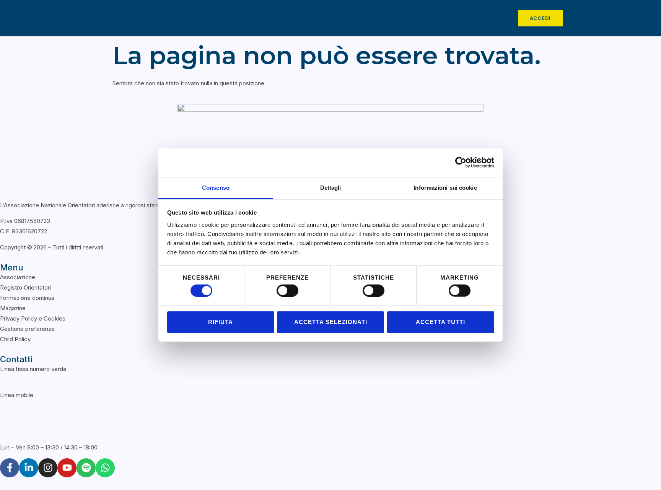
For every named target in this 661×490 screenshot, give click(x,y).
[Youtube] (67, 467)
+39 (22, 415)
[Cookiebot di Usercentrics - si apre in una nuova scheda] (460, 162)
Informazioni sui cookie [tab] (445, 187)
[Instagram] (47, 467)
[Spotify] (86, 467)
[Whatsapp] (105, 467)
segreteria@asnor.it (25, 431)
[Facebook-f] (9, 467)
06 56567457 (18, 405)
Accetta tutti (440, 322)
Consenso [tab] (216, 187)
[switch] (287, 290)
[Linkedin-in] (28, 467)
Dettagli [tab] (330, 187)
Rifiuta (220, 322)
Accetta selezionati (330, 322)
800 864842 (16, 379)
